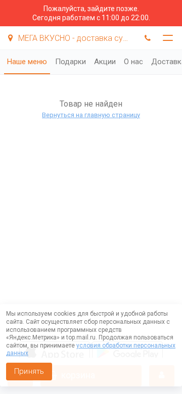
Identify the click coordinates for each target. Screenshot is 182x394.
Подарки (70, 61)
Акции (105, 61)
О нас (133, 61)
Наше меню (27, 61)
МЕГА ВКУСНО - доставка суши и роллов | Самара (74, 38)
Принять (29, 371)
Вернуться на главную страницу (91, 115)
